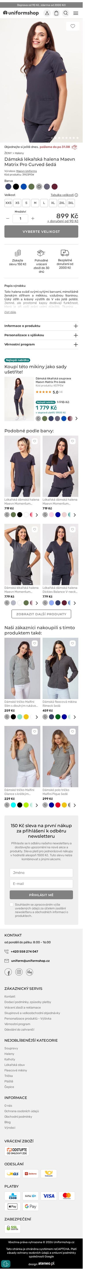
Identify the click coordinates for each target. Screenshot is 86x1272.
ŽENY (8, 153)
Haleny (19, 153)
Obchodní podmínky (18, 1117)
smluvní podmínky (64, 1252)
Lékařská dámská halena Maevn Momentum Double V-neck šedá (60, 502)
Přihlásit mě (41, 895)
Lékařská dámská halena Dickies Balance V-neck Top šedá (60, 590)
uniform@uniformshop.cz (30, 961)
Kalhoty (9, 1059)
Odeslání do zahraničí (19, 1029)
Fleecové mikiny (15, 1070)
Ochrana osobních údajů (21, 1111)
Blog (7, 1122)
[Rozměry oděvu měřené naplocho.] (76, 195)
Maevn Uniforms (26, 171)
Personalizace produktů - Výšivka (27, 1018)
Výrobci (9, 1128)
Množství (20, 211)
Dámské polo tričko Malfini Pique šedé (56, 792)
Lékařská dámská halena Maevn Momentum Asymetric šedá (21, 502)
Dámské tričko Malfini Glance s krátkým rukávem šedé (19, 792)
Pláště (8, 1081)
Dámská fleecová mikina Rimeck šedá (60, 704)
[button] (52, 138)
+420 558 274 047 (24, 951)
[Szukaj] (65, 13)
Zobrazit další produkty (41, 614)
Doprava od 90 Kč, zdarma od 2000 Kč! (41, 5)
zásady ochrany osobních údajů (28, 1252)
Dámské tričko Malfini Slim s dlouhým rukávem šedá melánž (21, 704)
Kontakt (9, 996)
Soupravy (11, 1048)
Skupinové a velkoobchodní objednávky (32, 1013)
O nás (8, 1106)
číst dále (10, 312)
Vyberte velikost (41, 231)
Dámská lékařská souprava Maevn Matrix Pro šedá (53, 380)
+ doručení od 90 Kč (62, 221)
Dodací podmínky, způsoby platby (27, 1002)
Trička (8, 1076)
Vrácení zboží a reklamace (22, 1007)
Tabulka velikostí (62, 195)
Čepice (9, 1087)
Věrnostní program (17, 1024)
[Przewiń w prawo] (73, 418)
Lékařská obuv (14, 1065)
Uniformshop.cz (64, 1242)
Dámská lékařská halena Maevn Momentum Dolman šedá (21, 590)
